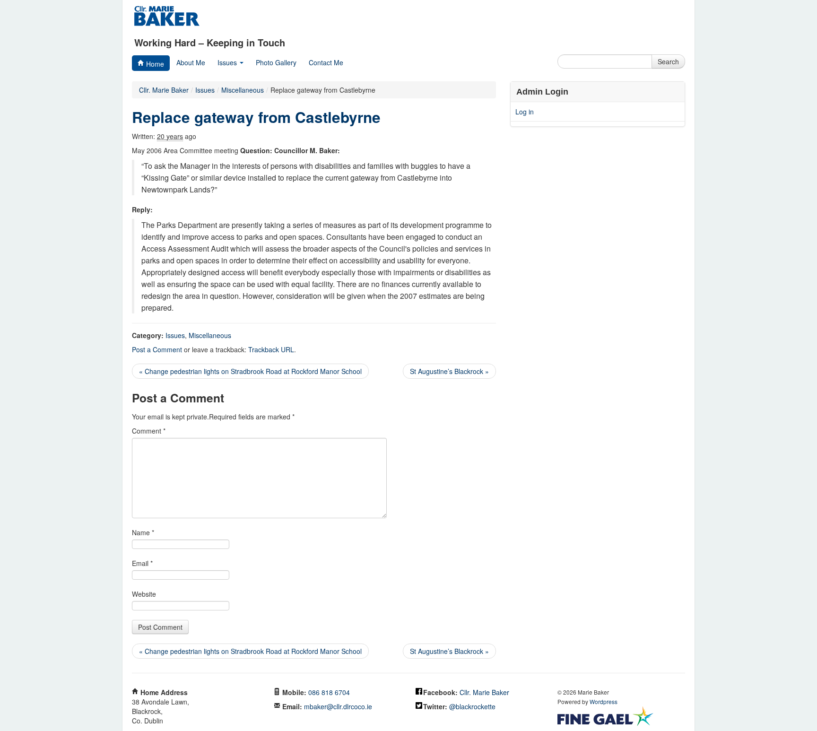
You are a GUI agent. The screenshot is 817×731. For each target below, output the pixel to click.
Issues (228, 62)
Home (154, 64)
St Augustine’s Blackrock (449, 371)
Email (142, 563)
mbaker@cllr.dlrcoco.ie (338, 706)
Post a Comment (157, 349)
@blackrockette (472, 706)
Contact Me (326, 62)
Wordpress (603, 701)
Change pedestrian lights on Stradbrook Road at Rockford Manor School (250, 371)
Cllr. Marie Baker (164, 90)
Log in (524, 111)
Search (668, 61)
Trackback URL (271, 349)
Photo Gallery (276, 62)
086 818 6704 (329, 692)
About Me (190, 62)
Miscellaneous (210, 335)
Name (143, 532)
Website (144, 594)
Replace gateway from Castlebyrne (256, 117)
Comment (148, 430)
